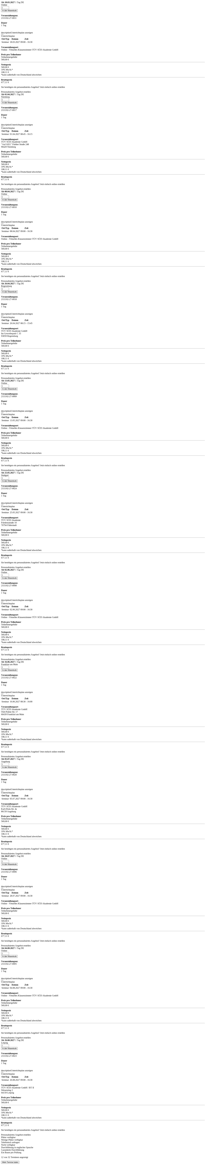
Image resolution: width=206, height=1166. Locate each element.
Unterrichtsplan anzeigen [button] (17, 32)
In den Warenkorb (9, 11)
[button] (103, 3)
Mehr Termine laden (10, 1162)
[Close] (2, 34)
